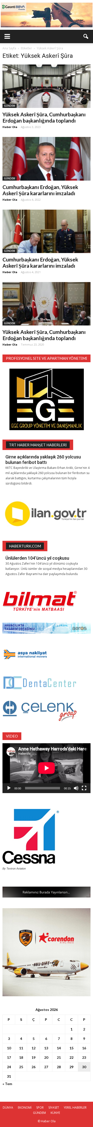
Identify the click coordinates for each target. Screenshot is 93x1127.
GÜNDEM (9, 105)
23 (84, 1057)
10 (9, 1048)
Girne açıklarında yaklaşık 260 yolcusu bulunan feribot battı (43, 459)
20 (46, 1057)
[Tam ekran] (84, 788)
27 (46, 1067)
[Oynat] (8, 788)
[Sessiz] (76, 788)
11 (21, 1048)
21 (59, 1057)
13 (46, 1048)
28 (59, 1067)
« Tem (7, 1084)
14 (59, 1048)
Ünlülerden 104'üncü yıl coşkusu (37, 558)
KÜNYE (55, 1113)
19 (33, 1057)
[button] (86, 36)
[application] (46, 768)
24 (9, 1067)
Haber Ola (9, 127)
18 (21, 1057)
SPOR (40, 1107)
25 (21, 1067)
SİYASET (53, 1107)
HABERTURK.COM (25, 546)
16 (84, 1048)
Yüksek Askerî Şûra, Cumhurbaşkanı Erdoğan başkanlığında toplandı (44, 117)
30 (84, 1067)
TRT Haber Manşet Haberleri (38, 445)
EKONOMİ (24, 1107)
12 (33, 1048)
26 (33, 1067)
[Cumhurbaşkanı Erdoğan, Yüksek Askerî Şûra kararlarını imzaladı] (46, 158)
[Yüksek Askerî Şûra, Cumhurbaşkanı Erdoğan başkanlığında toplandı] (46, 86)
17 (9, 1057)
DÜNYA (8, 1107)
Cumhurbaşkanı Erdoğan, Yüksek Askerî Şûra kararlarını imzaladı (40, 190)
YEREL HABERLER (75, 1107)
